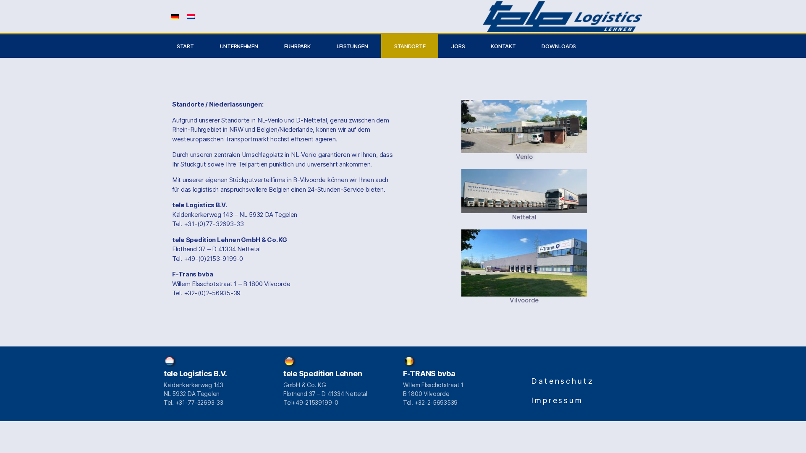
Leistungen (352, 46)
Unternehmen (239, 46)
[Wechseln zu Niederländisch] (191, 16)
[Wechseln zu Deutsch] (175, 16)
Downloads (559, 46)
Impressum (557, 400)
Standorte (410, 46)
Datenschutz (562, 381)
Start (185, 46)
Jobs (458, 46)
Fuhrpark (297, 46)
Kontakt (503, 46)
